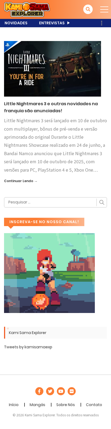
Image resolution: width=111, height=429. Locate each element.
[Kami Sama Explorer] (27, 9)
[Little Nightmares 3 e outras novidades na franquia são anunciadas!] (52, 68)
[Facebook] (39, 391)
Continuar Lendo (18, 181)
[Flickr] (72, 391)
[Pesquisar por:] (55, 202)
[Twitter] (50, 391)
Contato (94, 404)
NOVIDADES (16, 23)
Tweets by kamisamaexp (28, 347)
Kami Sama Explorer (27, 332)
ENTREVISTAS (52, 23)
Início (14, 404)
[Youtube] (61, 391)
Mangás (37, 404)
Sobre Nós (65, 404)
